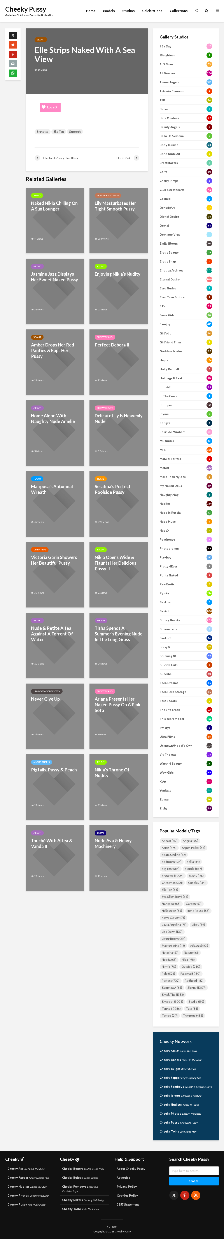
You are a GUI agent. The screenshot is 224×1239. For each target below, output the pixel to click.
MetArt (37, 266)
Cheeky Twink (178, 1131)
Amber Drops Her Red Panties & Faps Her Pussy (52, 350)
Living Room (173, 939)
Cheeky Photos (180, 1113)
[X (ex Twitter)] (173, 1195)
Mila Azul (199, 946)
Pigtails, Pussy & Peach (54, 769)
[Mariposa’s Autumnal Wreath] (55, 503)
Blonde (193, 869)
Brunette (42, 132)
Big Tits (170, 869)
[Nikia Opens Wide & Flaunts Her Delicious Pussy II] (118, 574)
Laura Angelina (174, 925)
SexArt (41, 39)
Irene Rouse (198, 911)
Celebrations (152, 11)
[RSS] (195, 1195)
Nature (191, 953)
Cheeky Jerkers (180, 1096)
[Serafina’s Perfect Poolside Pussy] (118, 503)
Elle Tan (59, 132)
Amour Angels (41, 762)
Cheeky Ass (178, 1051)
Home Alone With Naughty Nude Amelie (53, 418)
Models (109, 11)
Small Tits (173, 995)
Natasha (170, 953)
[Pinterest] (184, 1195)
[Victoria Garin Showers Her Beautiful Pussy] (55, 574)
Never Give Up (45, 698)
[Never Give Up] (55, 716)
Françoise (171, 904)
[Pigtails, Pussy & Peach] (55, 787)
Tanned (171, 1009)
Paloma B (190, 974)
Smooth (75, 132)
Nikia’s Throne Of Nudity (112, 772)
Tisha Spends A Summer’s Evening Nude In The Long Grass (118, 633)
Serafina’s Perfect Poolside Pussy (113, 489)
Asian (169, 848)
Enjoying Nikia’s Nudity (117, 274)
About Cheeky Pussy (131, 1169)
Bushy (196, 876)
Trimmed (193, 1016)
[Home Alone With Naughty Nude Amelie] (55, 433)
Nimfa (169, 967)
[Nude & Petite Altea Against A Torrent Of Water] (55, 645)
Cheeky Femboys (186, 1087)
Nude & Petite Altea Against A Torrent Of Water (52, 633)
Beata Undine (174, 855)
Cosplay (197, 883)
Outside (191, 967)
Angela (190, 841)
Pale (168, 974)
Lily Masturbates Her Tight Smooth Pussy (115, 205)
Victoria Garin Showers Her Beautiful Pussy (54, 560)
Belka (193, 862)
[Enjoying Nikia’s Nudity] (118, 291)
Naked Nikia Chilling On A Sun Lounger (54, 205)
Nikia (188, 960)
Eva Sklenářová (175, 897)
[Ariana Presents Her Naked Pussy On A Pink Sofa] (118, 716)
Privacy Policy (127, 1187)
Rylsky (37, 195)
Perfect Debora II (112, 344)
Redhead (194, 981)
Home (91, 11)
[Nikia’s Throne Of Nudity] (118, 787)
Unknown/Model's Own (46, 691)
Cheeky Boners (181, 1060)
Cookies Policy (127, 1195)
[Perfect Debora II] (118, 362)
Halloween (172, 911)
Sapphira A (172, 988)
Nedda (169, 960)
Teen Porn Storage (108, 195)
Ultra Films (39, 549)
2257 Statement (128, 1204)
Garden (193, 904)
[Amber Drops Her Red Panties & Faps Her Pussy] (55, 362)
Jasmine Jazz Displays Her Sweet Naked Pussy (54, 276)
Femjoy (37, 478)
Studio (196, 1002)
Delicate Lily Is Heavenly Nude (119, 418)
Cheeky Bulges (178, 1069)
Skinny (196, 988)
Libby (198, 925)
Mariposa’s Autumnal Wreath (52, 489)
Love (52, 107)
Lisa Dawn (172, 932)
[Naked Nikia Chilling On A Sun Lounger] (55, 220)
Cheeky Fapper (180, 1078)
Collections (179, 11)
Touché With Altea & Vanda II (51, 843)
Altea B (169, 841)
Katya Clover (173, 918)
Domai (100, 833)
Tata (192, 1009)
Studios (128, 11)
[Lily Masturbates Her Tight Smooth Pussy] (118, 220)
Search (194, 1181)
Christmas (172, 883)
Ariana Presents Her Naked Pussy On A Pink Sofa (117, 704)
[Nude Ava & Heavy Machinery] (118, 858)
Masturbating (173, 946)
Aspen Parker (193, 848)
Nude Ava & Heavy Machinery (113, 843)
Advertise (123, 1178)
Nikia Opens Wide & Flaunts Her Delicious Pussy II (115, 563)
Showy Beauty (105, 337)
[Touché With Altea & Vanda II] (55, 858)
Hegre (100, 478)
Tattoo (170, 1016)
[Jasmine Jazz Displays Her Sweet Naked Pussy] (55, 291)
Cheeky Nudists (179, 1105)
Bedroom (171, 862)
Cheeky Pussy (25, 9)
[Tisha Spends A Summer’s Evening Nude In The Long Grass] (118, 645)
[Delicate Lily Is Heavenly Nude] (118, 433)
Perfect (170, 981)
